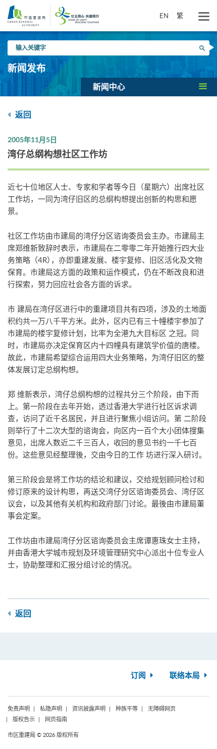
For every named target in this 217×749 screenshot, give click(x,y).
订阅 (139, 675)
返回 (22, 115)
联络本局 (186, 675)
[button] (149, 87)
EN (164, 15)
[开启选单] (203, 16)
